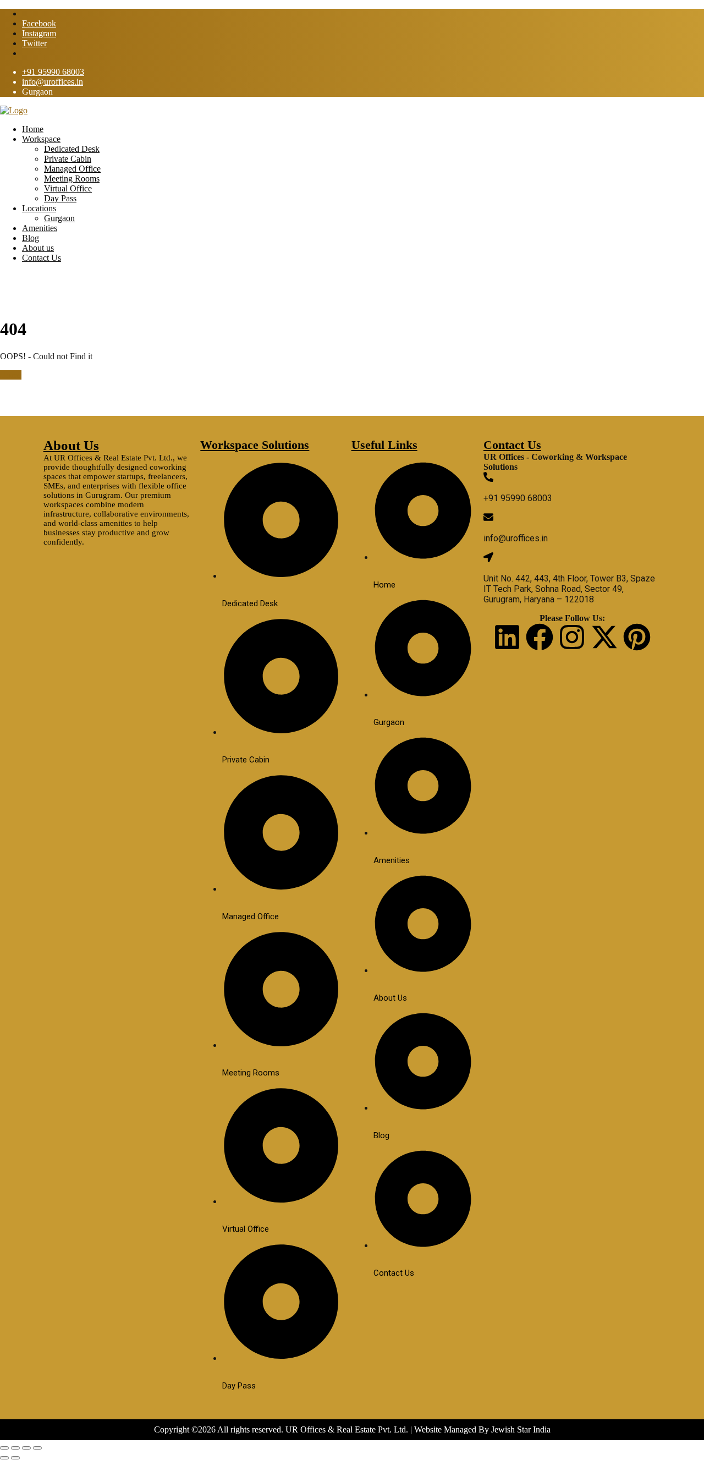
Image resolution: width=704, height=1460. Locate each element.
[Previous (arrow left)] (4, 1457)
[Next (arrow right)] (15, 1457)
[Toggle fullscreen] (15, 1448)
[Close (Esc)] (37, 1448)
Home (10, 375)
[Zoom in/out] (4, 1448)
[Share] (26, 1448)
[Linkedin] (507, 637)
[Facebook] (539, 637)
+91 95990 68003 (53, 71)
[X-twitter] (604, 637)
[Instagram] (572, 637)
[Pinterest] (637, 637)
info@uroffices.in (52, 81)
